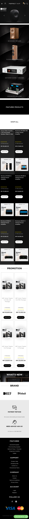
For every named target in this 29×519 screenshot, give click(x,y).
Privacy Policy (14, 482)
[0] (24, 3)
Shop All (14, 122)
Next (24, 15)
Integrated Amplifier (14, 451)
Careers (15, 478)
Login (14, 490)
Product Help (14, 461)
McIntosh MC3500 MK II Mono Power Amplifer (21, 132)
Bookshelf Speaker (14, 444)
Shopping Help (14, 463)
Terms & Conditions (15, 480)
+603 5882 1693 (17, 431)
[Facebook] (12, 501)
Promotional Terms (14, 467)
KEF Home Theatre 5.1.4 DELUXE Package (7, 300)
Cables (14, 453)
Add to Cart (4, 151)
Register (14, 492)
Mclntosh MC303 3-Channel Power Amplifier (6, 177)
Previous (4, 15)
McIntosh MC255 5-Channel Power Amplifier (20, 177)
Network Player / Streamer (14, 449)
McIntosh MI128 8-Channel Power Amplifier (6, 223)
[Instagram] (16, 501)
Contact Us (14, 465)
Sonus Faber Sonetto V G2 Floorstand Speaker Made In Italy (7, 132)
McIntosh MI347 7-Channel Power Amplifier (20, 223)
